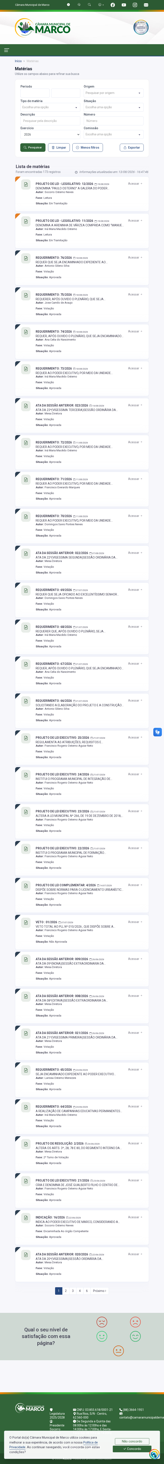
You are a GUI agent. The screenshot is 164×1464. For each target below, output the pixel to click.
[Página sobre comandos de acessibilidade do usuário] (101, 4)
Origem (89, 86)
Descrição (27, 114)
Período (26, 86)
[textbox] (113, 93)
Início (18, 61)
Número (89, 114)
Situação (90, 101)
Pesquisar (35, 147)
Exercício (27, 128)
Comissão (91, 128)
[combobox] (114, 93)
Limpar (61, 147)
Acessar (134, 183)
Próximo (99, 1291)
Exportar (134, 147)
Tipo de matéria (31, 101)
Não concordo (132, 1441)
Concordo (133, 1449)
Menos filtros (90, 147)
